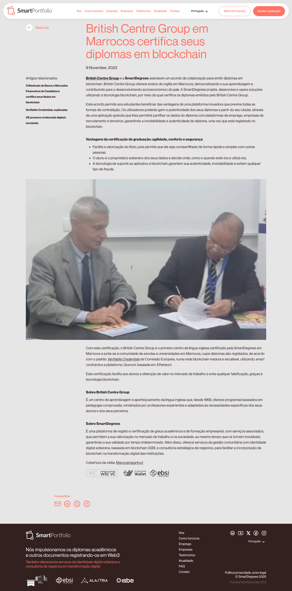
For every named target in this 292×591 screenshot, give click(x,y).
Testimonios (143, 11)
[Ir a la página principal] (29, 11)
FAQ (182, 566)
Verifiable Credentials (123, 359)
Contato (175, 11)
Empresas (127, 11)
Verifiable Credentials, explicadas (47, 110)
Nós (79, 11)
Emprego (112, 11)
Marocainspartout (129, 462)
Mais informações (234, 11)
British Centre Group (102, 78)
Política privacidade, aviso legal (245, 572)
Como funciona (94, 11)
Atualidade (160, 11)
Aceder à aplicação (269, 11)
